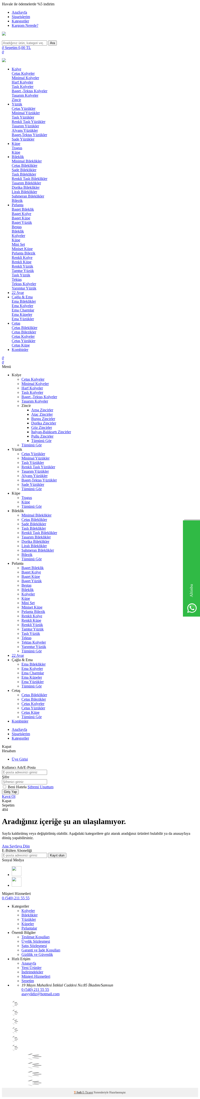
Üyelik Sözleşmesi (35, 941)
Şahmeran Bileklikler (28, 196)
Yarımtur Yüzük (24, 288)
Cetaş (16, 323)
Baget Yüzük (22, 222)
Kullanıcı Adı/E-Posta (19, 767)
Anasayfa (28, 963)
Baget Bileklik (23, 209)
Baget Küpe (21, 218)
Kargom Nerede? (25, 25)
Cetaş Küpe (21, 345)
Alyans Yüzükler (25, 130)
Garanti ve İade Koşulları (40, 950)
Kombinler (20, 350)
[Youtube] (16, 875)
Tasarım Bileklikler (26, 183)
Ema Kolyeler (22, 306)
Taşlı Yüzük (21, 275)
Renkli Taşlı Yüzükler (28, 122)
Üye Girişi (20, 759)
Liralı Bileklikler (24, 192)
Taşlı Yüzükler (23, 117)
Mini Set (18, 244)
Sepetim (27, 981)
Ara (52, 43)
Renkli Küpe (21, 262)
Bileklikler (29, 915)
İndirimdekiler (32, 972)
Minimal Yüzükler (26, 113)
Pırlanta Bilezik (23, 253)
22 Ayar (18, 293)
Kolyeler (18, 236)
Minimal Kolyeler (25, 78)
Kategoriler (20, 21)
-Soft (78, 1092)
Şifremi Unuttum (40, 787)
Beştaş (17, 227)
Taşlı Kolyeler (22, 87)
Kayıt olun (57, 855)
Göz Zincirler (41, 427)
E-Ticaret (87, 1092)
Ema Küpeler (22, 314)
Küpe (16, 143)
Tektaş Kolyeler (24, 284)
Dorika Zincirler (43, 423)
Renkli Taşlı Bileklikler (29, 179)
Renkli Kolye (22, 257)
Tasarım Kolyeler (25, 95)
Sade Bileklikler (24, 170)
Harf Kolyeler (22, 82)
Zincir (16, 100)
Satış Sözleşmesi (34, 946)
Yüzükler (28, 919)
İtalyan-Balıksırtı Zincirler (51, 432)
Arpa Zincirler (42, 410)
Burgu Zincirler (43, 419)
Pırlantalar (29, 928)
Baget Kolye (21, 214)
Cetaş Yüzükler (23, 108)
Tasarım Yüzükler (25, 126)
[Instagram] (16, 885)
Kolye (16, 69)
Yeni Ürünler (31, 968)
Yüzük (17, 104)
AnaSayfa (19, 12)
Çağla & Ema (22, 297)
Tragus (17, 148)
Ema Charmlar (23, 310)
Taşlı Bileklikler (24, 174)
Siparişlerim (21, 17)
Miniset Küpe (22, 249)
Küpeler (27, 924)
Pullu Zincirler (42, 436)
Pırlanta (17, 205)
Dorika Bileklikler (26, 187)
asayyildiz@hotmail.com (40, 994)
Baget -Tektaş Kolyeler (29, 91)
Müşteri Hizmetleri (35, 976)
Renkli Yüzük (22, 266)
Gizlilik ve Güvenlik (37, 954)
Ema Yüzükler (23, 319)
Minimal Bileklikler (27, 161)
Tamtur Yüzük (23, 271)
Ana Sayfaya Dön (16, 846)
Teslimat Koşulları (35, 937)
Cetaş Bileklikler (24, 165)
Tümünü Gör (41, 441)
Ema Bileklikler (24, 301)
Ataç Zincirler (42, 414)
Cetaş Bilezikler (24, 332)
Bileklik (18, 157)
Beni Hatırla (18, 787)
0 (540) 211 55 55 (16, 898)
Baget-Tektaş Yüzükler (29, 135)
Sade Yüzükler (23, 139)
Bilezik (17, 200)
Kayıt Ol (8, 796)
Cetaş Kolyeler (23, 73)
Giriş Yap (10, 792)
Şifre (5, 777)
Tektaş (17, 279)
